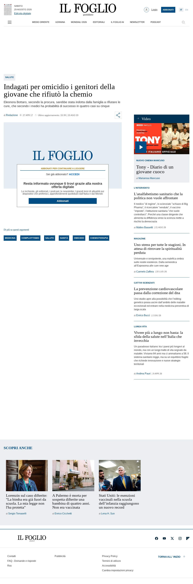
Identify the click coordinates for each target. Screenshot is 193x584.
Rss (9, 565)
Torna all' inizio (169, 557)
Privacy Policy (109, 556)
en (186, 10)
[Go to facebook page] (156, 538)
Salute (9, 77)
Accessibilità (109, 565)
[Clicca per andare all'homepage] (32, 538)
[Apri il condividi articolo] (118, 115)
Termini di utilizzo (111, 561)
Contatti (11, 556)
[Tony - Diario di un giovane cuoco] (161, 138)
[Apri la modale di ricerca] (183, 22)
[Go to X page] (172, 538)
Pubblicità (60, 556)
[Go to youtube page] (164, 538)
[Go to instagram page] (180, 538)
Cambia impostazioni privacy (117, 570)
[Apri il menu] (9, 22)
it (181, 10)
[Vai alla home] (88, 10)
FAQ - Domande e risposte (21, 561)
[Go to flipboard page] (187, 538)
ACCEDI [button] (74, 174)
